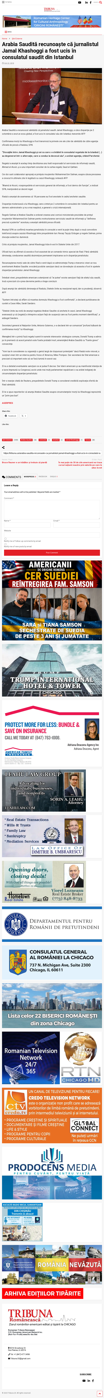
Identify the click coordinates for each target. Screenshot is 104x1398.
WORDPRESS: (30, 477)
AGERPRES (7, 403)
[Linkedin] (86, 2)
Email (56, 521)
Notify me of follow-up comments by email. (22, 541)
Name (7, 521)
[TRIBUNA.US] (52, 11)
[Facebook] (91, 2)
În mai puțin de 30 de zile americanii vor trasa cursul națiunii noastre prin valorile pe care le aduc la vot (80, 465)
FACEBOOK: (43, 477)
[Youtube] (79, 2)
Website (7, 531)
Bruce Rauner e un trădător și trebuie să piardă (24, 462)
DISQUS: (54, 477)
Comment (9, 498)
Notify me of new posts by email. (18, 546)
